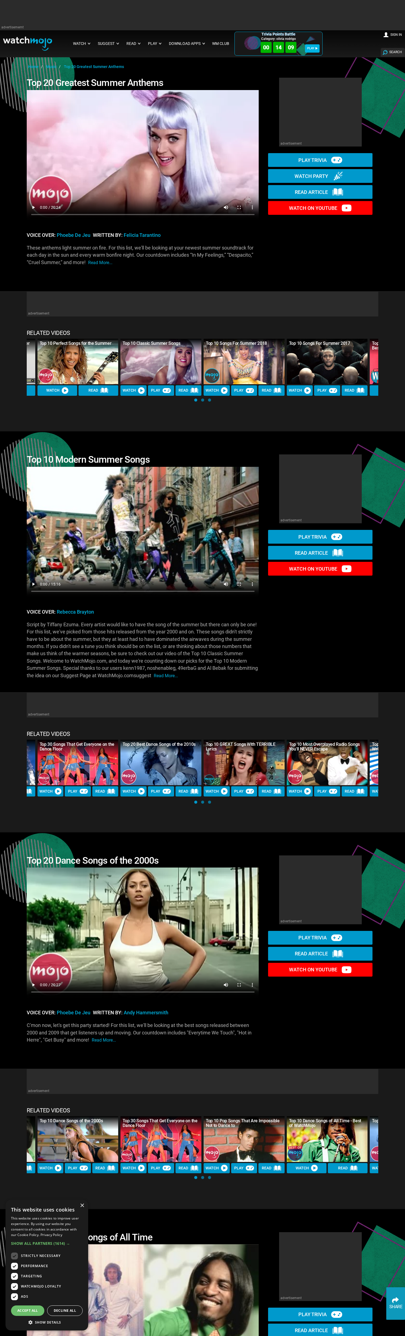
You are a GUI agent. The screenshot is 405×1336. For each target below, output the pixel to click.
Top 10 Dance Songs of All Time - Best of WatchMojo (325, 1123)
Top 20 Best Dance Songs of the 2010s (159, 744)
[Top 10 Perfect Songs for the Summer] (77, 361)
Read (93, 390)
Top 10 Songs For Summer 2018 (236, 343)
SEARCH (395, 52)
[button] (195, 400)
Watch (53, 390)
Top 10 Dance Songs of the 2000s (71, 1120)
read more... (100, 262)
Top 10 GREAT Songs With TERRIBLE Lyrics (241, 747)
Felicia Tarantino (142, 235)
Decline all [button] (65, 1310)
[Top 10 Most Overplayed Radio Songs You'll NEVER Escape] (327, 762)
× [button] (82, 1206)
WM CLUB (220, 43)
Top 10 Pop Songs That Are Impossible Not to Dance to (242, 1123)
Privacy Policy (51, 1234)
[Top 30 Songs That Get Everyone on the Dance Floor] (77, 762)
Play (155, 390)
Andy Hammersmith (146, 1012)
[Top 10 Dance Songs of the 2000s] (77, 1139)
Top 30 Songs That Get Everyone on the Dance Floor (77, 747)
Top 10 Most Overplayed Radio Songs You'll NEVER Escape (324, 747)
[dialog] (47, 1265)
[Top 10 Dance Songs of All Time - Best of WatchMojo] (327, 1139)
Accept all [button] (27, 1310)
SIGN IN (396, 35)
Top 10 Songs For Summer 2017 (319, 343)
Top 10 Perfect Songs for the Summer (76, 343)
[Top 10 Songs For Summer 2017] (327, 361)
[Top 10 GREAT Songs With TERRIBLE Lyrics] (244, 762)
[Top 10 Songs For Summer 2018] (244, 361)
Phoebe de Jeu (73, 235)
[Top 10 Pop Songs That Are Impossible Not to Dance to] (244, 1139)
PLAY (310, 48)
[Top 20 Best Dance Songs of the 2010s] (160, 762)
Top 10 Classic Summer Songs (151, 343)
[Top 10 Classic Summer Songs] (160, 361)
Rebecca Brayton (75, 612)
